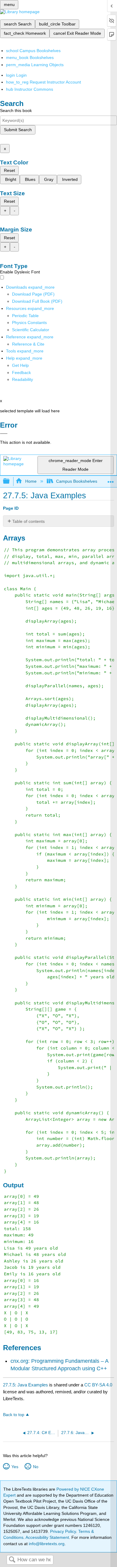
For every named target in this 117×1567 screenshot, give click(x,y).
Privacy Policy (63, 1531)
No (35, 1466)
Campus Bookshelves (76, 481)
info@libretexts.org (46, 1543)
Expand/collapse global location (110, 479)
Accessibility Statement (47, 1537)
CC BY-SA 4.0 (98, 1384)
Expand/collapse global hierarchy (10, 481)
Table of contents (28, 521)
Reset (9, 170)
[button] (21, 372)
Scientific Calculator (30, 329)
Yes (14, 1466)
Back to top (13, 1414)
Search (12, 1560)
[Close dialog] (4, 433)
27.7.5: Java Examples (25, 1384)
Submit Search (18, 129)
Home (31, 481)
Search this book (16, 110)
